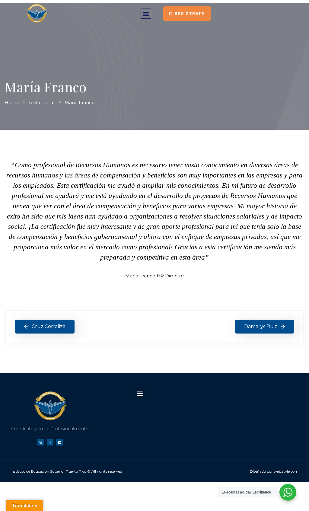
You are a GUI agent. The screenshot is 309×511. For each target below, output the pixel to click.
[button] (146, 13)
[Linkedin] (59, 442)
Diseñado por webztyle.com (274, 471)
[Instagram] (40, 442)
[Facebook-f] (50, 442)
